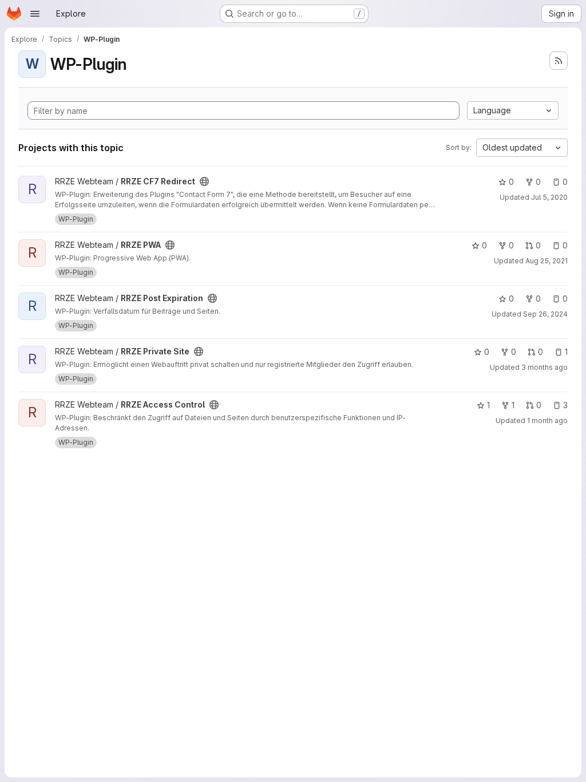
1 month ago (547, 420)
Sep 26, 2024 (545, 314)
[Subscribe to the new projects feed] (558, 61)
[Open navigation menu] (35, 14)
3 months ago (544, 367)
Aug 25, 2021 (546, 260)
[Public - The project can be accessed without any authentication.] (204, 181)
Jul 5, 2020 (549, 197)
